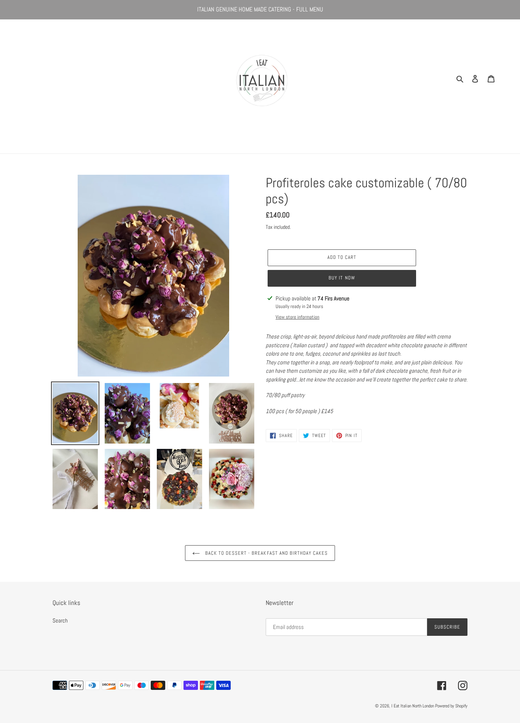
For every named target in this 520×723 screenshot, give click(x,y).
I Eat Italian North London (413, 706)
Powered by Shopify (451, 706)
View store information (297, 317)
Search (60, 620)
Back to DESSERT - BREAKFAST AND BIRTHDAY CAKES (266, 553)
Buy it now (342, 278)
